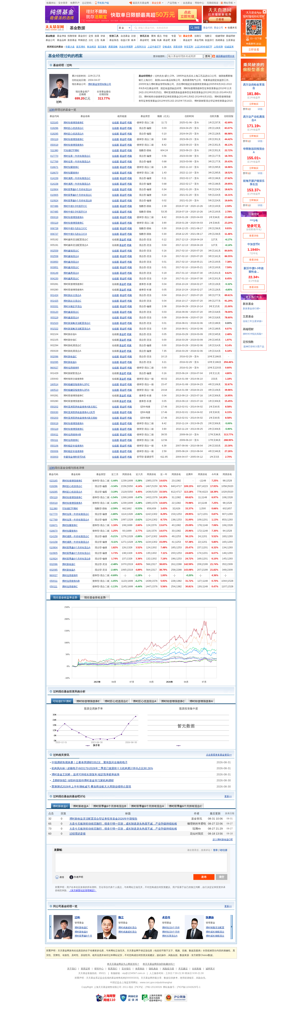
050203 (54, 418)
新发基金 (72, 40)
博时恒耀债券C (71, 167)
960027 (54, 367)
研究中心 (99, 968)
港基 (97, 36)
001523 (54, 323)
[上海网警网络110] (105, 998)
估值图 (115, 122)
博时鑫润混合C (71, 267)
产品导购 (172, 3)
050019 (54, 145)
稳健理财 (220, 36)
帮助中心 (199, 3)
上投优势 (218, 46)
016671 (54, 167)
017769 (54, 161)
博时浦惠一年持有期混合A (76, 184)
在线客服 (196, 968)
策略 (153, 40)
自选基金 (187, 3)
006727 (54, 234)
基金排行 (82, 36)
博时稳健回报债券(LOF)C (76, 384)
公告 (97, 40)
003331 (54, 306)
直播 (173, 40)
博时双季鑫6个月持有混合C (77, 195)
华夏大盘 (70, 46)
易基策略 (113, 46)
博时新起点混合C (72, 301)
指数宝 (208, 36)
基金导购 (199, 40)
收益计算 (125, 40)
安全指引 (126, 968)
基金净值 (61, 36)
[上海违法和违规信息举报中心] (152, 998)
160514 (54, 384)
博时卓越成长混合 (127, 927)
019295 (54, 133)
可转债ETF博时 (71, 150)
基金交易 (156, 3)
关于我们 (71, 968)
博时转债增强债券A (73, 145)
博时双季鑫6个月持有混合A (77, 189)
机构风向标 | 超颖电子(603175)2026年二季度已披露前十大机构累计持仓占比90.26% (102, 768)
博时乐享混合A (169, 935)
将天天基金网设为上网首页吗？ (123, 964)
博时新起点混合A (72, 295)
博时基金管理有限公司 (99, 84)
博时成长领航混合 (215, 931)
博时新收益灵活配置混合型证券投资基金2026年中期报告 (103, 818)
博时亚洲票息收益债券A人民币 (79, 412)
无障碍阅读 (212, 3)
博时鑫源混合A (71, 317)
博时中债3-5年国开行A (75, 211)
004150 (54, 278)
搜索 (195, 28)
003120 (54, 312)
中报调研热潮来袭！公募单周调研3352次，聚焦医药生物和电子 (90, 762)
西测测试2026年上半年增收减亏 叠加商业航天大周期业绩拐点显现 (91, 786)
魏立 (121, 917)
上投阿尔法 (140, 46)
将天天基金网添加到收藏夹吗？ (159, 964)
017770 (54, 156)
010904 (54, 189)
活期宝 (197, 36)
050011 (54, 434)
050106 (54, 445)
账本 (133, 40)
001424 (54, 295)
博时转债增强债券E (73, 122)
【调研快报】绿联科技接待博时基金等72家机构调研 (83, 780)
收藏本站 (51, 3)
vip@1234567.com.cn (133, 973)
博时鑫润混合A (71, 262)
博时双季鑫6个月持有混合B (77, 200)
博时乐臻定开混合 (72, 306)
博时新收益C (70, 356)
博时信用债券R (71, 367)
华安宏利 (188, 46)
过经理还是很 (77, 833)
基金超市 (187, 40)
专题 (173, 36)
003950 (54, 262)
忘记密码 (86, 3)
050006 (54, 451)
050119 (54, 139)
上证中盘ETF (154, 46)
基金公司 (218, 27)
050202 (54, 406)
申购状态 (82, 40)
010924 (54, 200)
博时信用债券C (71, 440)
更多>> (228, 796)
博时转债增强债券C (73, 139)
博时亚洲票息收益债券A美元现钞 (80, 418)
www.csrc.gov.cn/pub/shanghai (156, 982)
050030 (54, 412)
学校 (165, 36)
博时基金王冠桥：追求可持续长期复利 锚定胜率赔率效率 (86, 774)
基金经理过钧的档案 (65, 56)
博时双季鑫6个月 (83, 935)
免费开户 (74, 3)
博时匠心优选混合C (73, 128)
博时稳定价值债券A (73, 445)
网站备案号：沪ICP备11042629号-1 (181, 987)
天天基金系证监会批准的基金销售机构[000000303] (112, 978)
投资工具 (114, 36)
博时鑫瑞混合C (71, 250)
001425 (54, 301)
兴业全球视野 (126, 46)
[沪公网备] (176, 998)
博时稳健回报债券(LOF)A (76, 390)
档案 (129, 122)
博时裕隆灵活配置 (215, 927)
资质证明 (85, 968)
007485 (54, 211)
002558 (54, 256)
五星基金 (230, 40)
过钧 (52, 109)
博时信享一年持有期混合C (77, 156)
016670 (54, 172)
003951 (54, 267)
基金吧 (166, 40)
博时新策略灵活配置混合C (77, 323)
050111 (54, 440)
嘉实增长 (80, 46)
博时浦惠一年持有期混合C (77, 178)
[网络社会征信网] (128, 998)
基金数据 (77, 28)
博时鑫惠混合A (71, 273)
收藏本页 (231, 27)
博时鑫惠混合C (71, 278)
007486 (54, 206)
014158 (54, 184)
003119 (54, 317)
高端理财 (230, 36)
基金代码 (207, 27)
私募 (103, 40)
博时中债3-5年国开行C (75, 206)
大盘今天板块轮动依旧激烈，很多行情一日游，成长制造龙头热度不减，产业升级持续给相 (123, 823)
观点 (159, 36)
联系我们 (112, 968)
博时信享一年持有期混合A (76, 161)
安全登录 (63, 3)
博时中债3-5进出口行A (75, 234)
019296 (54, 128)
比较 (133, 36)
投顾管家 (72, 36)
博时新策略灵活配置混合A (76, 328)
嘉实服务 (102, 46)
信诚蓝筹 (229, 46)
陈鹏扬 (210, 917)
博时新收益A (70, 362)
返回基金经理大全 (225, 56)
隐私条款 (153, 968)
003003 (54, 457)
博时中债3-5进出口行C (75, 228)
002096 (54, 356)
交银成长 (167, 46)
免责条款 (139, 968)
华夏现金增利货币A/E (74, 457)
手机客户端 (103, 3)
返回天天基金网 (141, 3)
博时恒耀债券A (71, 172)
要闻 (153, 36)
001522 (54, 328)
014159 (54, 178)
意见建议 (183, 968)
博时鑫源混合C (71, 312)
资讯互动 (144, 36)
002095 (54, 362)
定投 (91, 36)
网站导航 (228, 3)
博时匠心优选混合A (73, 133)
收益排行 (209, 40)
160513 (54, 390)
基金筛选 (114, 40)
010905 (54, 195)
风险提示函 (168, 968)
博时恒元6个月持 (171, 927)
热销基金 (220, 40)
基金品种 (61, 40)
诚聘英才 (210, 968)
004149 (54, 273)
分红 (91, 40)
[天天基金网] (56, 28)
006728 (54, 228)
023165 (54, 122)
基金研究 (144, 40)
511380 (54, 150)
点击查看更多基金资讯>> (219, 754)
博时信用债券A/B (72, 434)
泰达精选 (91, 46)
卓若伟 (166, 917)
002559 (54, 250)
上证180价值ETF (203, 46)
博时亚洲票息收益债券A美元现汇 (80, 406)
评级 (103, 36)
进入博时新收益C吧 (223, 839)
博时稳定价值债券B (73, 451)
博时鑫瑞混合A (71, 256)
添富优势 (177, 46)
